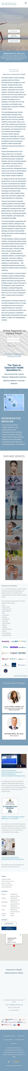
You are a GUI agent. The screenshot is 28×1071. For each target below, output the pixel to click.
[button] (26, 2)
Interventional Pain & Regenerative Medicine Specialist (14, 709)
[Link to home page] (11, 4)
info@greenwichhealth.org (15, 1005)
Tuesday (11, 898)
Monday (11, 894)
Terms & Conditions (8, 1039)
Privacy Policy (21, 1036)
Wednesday (12, 902)
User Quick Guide (14, 356)
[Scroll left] (2, 391)
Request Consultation (9, 928)
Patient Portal (14, 42)
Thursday (12, 906)
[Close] (20, 935)
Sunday (7, 915)
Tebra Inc (14, 1036)
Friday (11, 910)
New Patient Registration (14, 354)
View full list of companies (20, 676)
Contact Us (14, 1043)
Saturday (7, 913)
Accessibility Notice (20, 1039)
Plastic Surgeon (14, 736)
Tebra (20, 1065)
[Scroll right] (25, 391)
